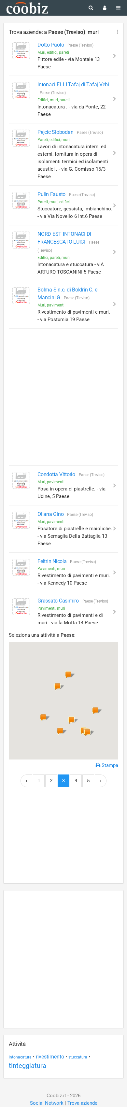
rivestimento (50, 1057)
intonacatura (20, 1057)
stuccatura (77, 1057)
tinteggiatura (27, 1066)
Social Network (47, 1103)
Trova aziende (82, 1103)
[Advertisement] (63, 397)
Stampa (109, 765)
